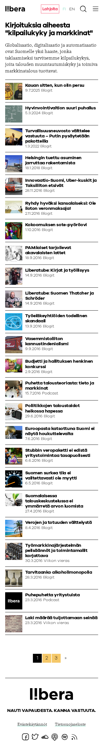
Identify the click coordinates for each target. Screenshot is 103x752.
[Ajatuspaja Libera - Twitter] (35, 737)
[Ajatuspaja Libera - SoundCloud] (45, 737)
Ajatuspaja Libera (15, 8)
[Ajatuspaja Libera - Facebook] (25, 737)
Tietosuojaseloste (70, 725)
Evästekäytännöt (32, 725)
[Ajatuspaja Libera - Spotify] (65, 737)
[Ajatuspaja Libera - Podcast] (55, 737)
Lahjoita (50, 9)
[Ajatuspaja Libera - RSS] (74, 737)
